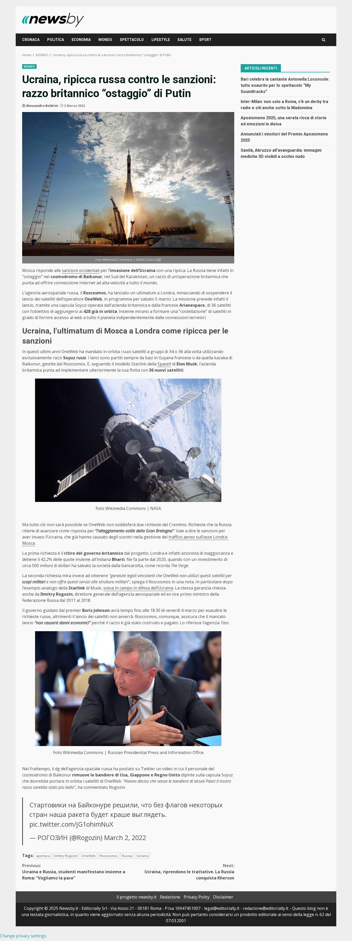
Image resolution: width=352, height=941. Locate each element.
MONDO (105, 40)
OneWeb (89, 855)
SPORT (205, 40)
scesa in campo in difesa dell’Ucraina (138, 588)
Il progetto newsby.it (136, 897)
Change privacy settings (23, 936)
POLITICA (55, 40)
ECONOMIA (81, 40)
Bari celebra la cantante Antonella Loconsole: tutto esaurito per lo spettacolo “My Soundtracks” (285, 85)
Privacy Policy (196, 897)
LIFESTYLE (161, 40)
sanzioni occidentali (80, 270)
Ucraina (143, 855)
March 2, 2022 (125, 837)
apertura (43, 855)
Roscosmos (109, 855)
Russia (127, 855)
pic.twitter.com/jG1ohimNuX (71, 824)
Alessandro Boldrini (42, 106)
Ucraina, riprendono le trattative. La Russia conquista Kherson (189, 872)
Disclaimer (223, 897)
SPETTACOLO (132, 40)
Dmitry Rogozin (66, 855)
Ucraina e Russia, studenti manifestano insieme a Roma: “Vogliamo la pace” (73, 872)
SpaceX (164, 364)
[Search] (323, 40)
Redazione (170, 897)
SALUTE (184, 40)
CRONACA (30, 40)
